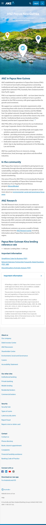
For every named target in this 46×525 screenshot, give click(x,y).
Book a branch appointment (11, 445)
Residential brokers (8, 390)
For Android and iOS (8, 480)
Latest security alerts (8, 415)
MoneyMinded (13, 186)
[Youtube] (10, 471)
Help (2, 498)
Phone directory (7, 441)
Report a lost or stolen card (10, 424)
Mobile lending (6, 386)
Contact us (5, 437)
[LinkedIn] (6, 471)
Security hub (5, 407)
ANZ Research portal (24, 230)
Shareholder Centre (8, 351)
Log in (36, 3)
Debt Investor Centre (8, 343)
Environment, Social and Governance (14, 356)
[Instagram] (13, 471)
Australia (7, 489)
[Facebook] (2, 471)
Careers (4, 360)
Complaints (5, 450)
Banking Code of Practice (10, 458)
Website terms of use (8, 494)
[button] (42, 3)
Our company (6, 338)
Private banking (7, 381)
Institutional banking (8, 377)
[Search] (30, 3)
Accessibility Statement (9, 364)
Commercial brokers (8, 394)
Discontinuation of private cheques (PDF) (16, 268)
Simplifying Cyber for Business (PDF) (14, 258)
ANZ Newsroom (7, 347)
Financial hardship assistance (11, 454)
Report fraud (5, 420)
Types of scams (6, 411)
